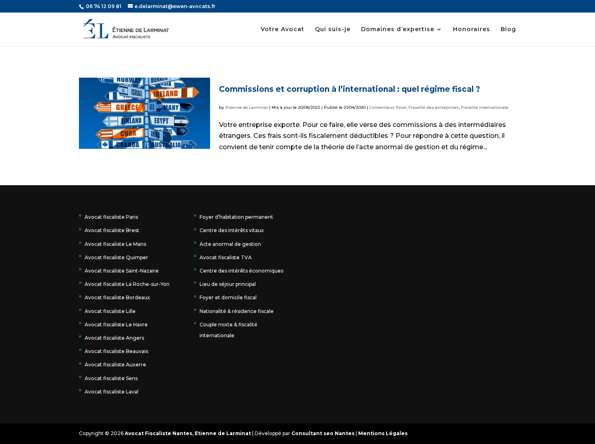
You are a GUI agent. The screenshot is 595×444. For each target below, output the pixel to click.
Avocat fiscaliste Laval (111, 392)
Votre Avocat (282, 29)
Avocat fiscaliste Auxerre (115, 365)
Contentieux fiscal (387, 107)
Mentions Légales (383, 433)
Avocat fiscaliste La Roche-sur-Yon (127, 284)
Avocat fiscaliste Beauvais (116, 351)
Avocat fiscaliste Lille (110, 311)
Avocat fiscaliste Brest (112, 230)
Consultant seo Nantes (323, 433)
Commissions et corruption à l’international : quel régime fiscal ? (349, 89)
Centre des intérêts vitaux (232, 230)
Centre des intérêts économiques (241, 271)
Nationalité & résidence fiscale (237, 311)
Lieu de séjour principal (228, 284)
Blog (508, 29)
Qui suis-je (333, 29)
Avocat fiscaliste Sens (111, 378)
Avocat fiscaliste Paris (111, 217)
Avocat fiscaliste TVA (226, 257)
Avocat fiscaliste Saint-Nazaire (122, 271)
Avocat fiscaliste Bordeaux (117, 297)
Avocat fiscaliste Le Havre (116, 324)
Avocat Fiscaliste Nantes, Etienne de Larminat (188, 433)
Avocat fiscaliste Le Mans (115, 244)
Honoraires (471, 29)
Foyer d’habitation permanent (236, 217)
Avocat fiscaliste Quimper (116, 257)
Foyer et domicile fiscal (228, 297)
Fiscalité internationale (484, 107)
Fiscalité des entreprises (433, 107)
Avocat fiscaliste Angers (114, 338)
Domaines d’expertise (397, 29)
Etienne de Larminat (246, 107)
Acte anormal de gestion (230, 244)
